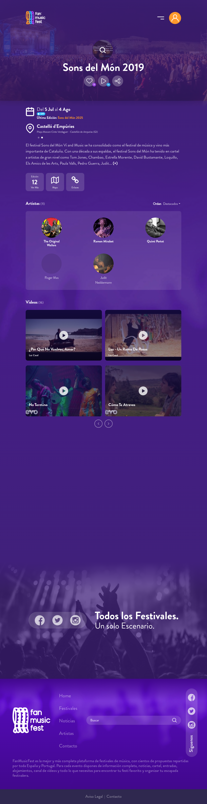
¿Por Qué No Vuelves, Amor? (52, 349)
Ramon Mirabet (103, 241)
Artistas (66, 733)
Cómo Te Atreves (121, 405)
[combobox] (171, 203)
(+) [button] (115, 163)
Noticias (67, 720)
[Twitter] (57, 620)
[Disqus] (103, 499)
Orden (157, 203)
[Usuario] (175, 18)
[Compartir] (117, 81)
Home (65, 695)
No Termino (38, 405)
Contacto (68, 745)
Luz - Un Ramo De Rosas (127, 349)
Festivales (68, 708)
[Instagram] (75, 620)
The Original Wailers (52, 243)
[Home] (35, 24)
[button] (89, 81)
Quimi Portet (155, 241)
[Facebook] (40, 620)
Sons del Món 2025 (70, 117)
